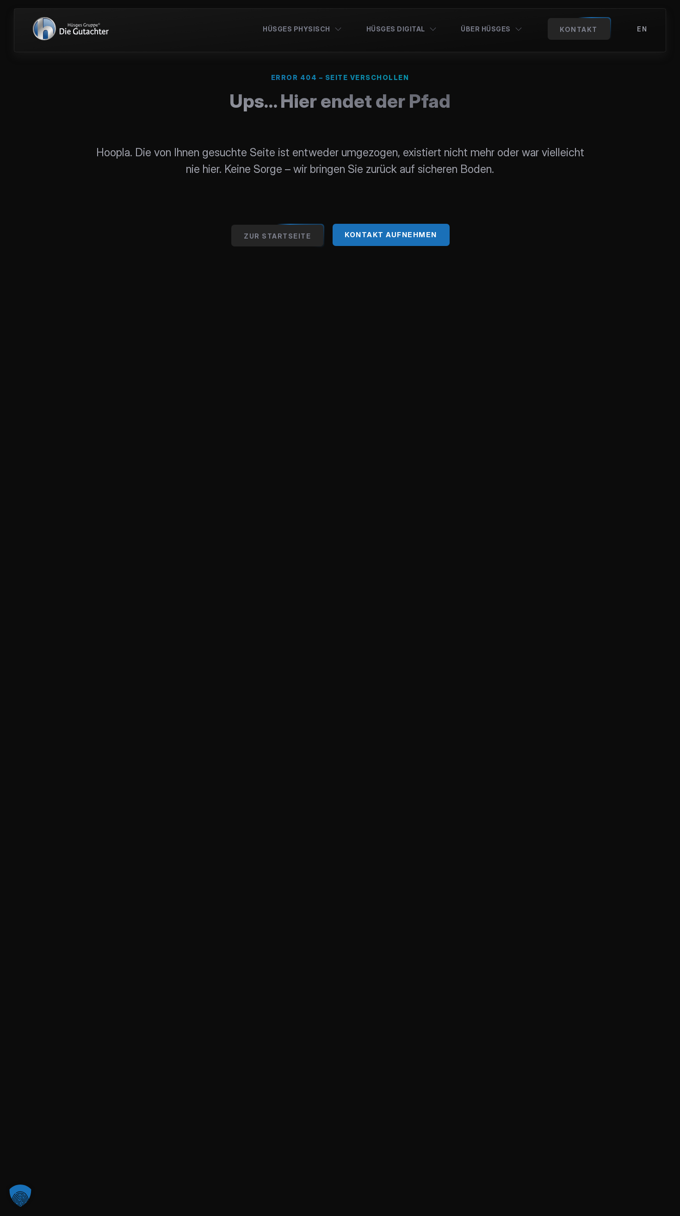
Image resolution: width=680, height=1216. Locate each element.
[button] (20, 1195)
